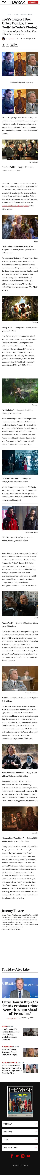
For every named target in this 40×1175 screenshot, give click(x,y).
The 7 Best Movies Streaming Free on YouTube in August (9, 1052)
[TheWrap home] (16, 2)
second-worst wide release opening (15, 205)
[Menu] (4, 2)
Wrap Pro (8, 1132)
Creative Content (19, 15)
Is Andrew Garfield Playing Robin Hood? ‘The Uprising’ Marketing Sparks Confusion (10, 1034)
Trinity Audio (21, 82)
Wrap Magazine (10, 1148)
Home (9, 15)
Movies (30, 15)
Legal (6, 1140)
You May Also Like (16, 969)
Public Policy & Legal (9, 1062)
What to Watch (7, 1047)
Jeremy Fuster (10, 39)
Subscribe (33, 2)
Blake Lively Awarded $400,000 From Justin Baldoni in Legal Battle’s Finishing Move (12, 1069)
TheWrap (8, 1124)
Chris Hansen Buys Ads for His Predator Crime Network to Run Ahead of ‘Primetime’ (20, 1007)
